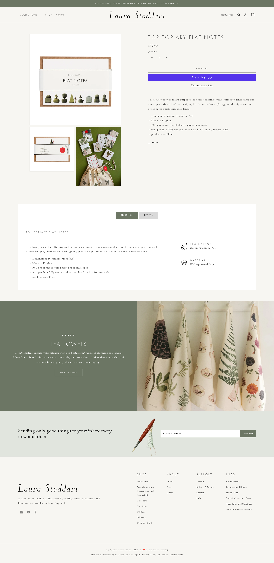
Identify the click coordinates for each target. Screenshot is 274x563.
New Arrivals (143, 481)
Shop (48, 14)
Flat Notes (142, 506)
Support (200, 481)
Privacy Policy (232, 492)
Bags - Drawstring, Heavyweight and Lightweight (145, 491)
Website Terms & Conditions (239, 509)
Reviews (148, 215)
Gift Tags (141, 511)
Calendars (142, 500)
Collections (29, 14)
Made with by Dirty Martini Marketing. (151, 550)
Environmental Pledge (236, 487)
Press (169, 487)
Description (127, 215)
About (60, 14)
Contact (200, 492)
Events (170, 492)
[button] (238, 14)
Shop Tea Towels (68, 372)
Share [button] (155, 142)
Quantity (152, 51)
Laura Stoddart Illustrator (122, 550)
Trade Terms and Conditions (239, 503)
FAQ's (199, 498)
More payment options (202, 85)
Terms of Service (169, 555)
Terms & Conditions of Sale (239, 498)
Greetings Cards (145, 522)
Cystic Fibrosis (233, 481)
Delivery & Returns (205, 487)
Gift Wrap (141, 517)
